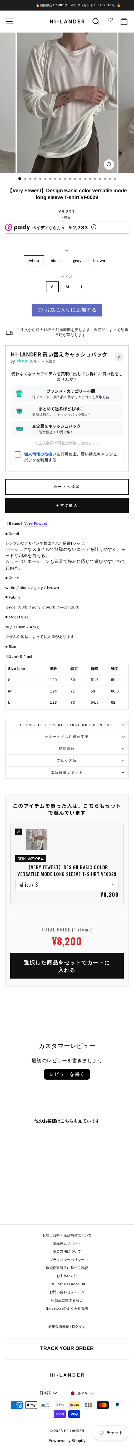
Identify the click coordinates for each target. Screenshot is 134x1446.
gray (77, 261)
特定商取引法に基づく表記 (67, 1268)
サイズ (67, 276)
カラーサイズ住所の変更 (67, 736)
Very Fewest (35, 523)
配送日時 (67, 748)
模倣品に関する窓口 (67, 1300)
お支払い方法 (67, 1276)
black (56, 261)
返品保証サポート (67, 1243)
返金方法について (67, 1251)
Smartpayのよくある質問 (67, 1309)
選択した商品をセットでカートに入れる (67, 965)
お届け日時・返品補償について (67, 1235)
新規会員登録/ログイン (67, 1326)
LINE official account (67, 1284)
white (34, 261)
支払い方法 (67, 760)
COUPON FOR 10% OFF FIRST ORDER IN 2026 (67, 725)
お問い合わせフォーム (67, 1292)
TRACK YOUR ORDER (67, 1348)
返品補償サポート (67, 772)
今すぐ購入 (67, 505)
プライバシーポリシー (67, 1260)
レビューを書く (67, 1074)
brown (99, 261)
